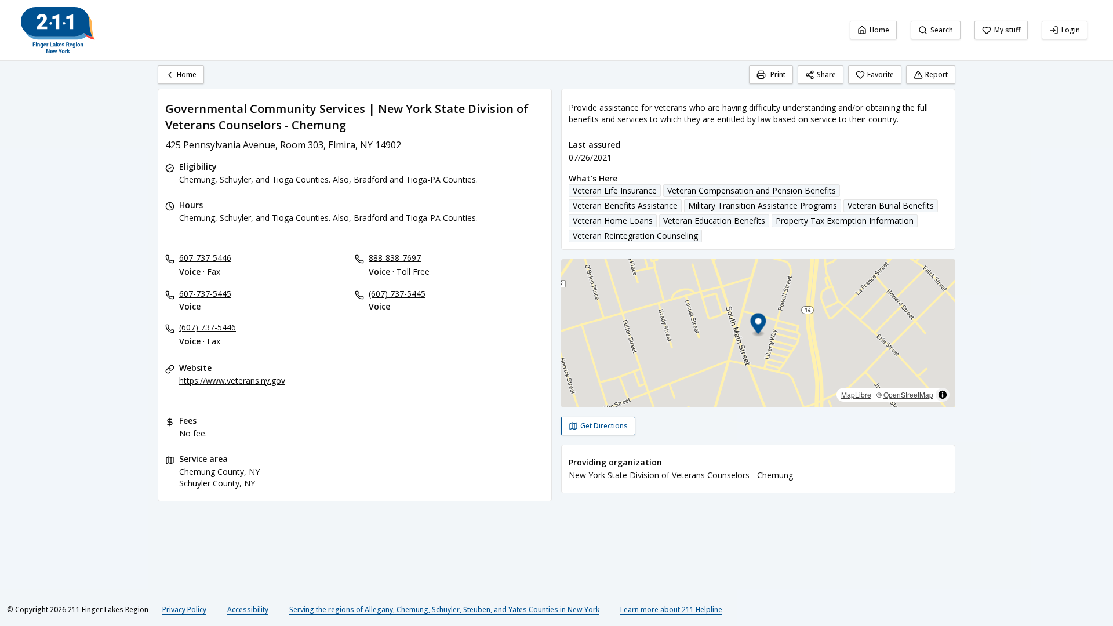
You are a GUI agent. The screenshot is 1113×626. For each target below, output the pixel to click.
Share (826, 74)
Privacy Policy (184, 609)
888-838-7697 (395, 257)
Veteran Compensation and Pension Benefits (751, 190)
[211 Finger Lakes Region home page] (58, 30)
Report (936, 74)
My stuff (1007, 30)
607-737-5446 (205, 257)
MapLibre (856, 394)
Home (879, 30)
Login (1070, 30)
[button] (758, 325)
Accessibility (247, 609)
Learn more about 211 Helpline (671, 609)
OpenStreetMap (908, 394)
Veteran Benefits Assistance (625, 205)
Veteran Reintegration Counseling (635, 235)
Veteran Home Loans (613, 220)
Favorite (880, 74)
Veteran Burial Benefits (891, 205)
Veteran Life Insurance (615, 190)
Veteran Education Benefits (714, 220)
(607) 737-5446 (207, 327)
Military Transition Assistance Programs (762, 205)
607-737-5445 (205, 293)
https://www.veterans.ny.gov (232, 380)
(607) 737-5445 (397, 293)
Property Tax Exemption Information (845, 220)
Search (941, 30)
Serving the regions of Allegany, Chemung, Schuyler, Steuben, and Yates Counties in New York (444, 609)
